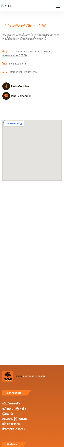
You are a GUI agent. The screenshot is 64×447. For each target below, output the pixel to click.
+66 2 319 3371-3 (18, 63)
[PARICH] (6, 6)
